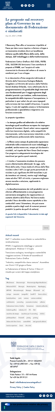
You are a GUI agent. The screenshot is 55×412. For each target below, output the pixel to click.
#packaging (41, 286)
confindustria (10, 302)
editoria (42, 302)
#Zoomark (37, 290)
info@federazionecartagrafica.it (28, 382)
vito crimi (28, 325)
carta (19, 298)
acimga (9, 294)
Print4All (21, 318)
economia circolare (31, 302)
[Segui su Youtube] (33, 5)
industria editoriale (42, 306)
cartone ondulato (36, 298)
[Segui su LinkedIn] (29, 5)
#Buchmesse (10, 282)
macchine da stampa (13, 314)
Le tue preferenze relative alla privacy (29, 404)
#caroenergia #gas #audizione (36, 282)
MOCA (42, 314)
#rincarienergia (18, 290)
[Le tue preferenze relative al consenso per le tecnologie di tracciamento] (4, 407)
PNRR (20, 36)
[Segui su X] (25, 5)
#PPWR (9, 290)
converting (20, 302)
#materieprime (31, 286)
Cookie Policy (29, 387)
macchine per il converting (29, 314)
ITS (30, 310)
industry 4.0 (22, 310)
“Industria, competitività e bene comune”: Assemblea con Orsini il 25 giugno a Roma (27, 263)
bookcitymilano (11, 298)
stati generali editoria (39, 321)
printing (35, 318)
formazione (30, 306)
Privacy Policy (15, 387)
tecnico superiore (12, 325)
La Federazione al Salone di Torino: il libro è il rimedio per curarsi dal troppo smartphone (24, 270)
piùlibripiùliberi (11, 318)
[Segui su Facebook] (22, 5)
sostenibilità (26, 321)
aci (43, 290)
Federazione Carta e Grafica (15, 306)
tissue (21, 325)
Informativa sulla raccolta (15, 409)
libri (34, 310)
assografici (25, 294)
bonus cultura (42, 294)
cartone (26, 298)
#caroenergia (20, 282)
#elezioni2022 (11, 286)
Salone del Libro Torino (14, 321)
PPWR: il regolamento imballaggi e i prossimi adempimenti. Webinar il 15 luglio (24, 247)
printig (29, 318)
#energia (21, 286)
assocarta (16, 294)
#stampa (28, 290)
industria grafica (11, 310)
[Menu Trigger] (48, 5)
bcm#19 (33, 294)
